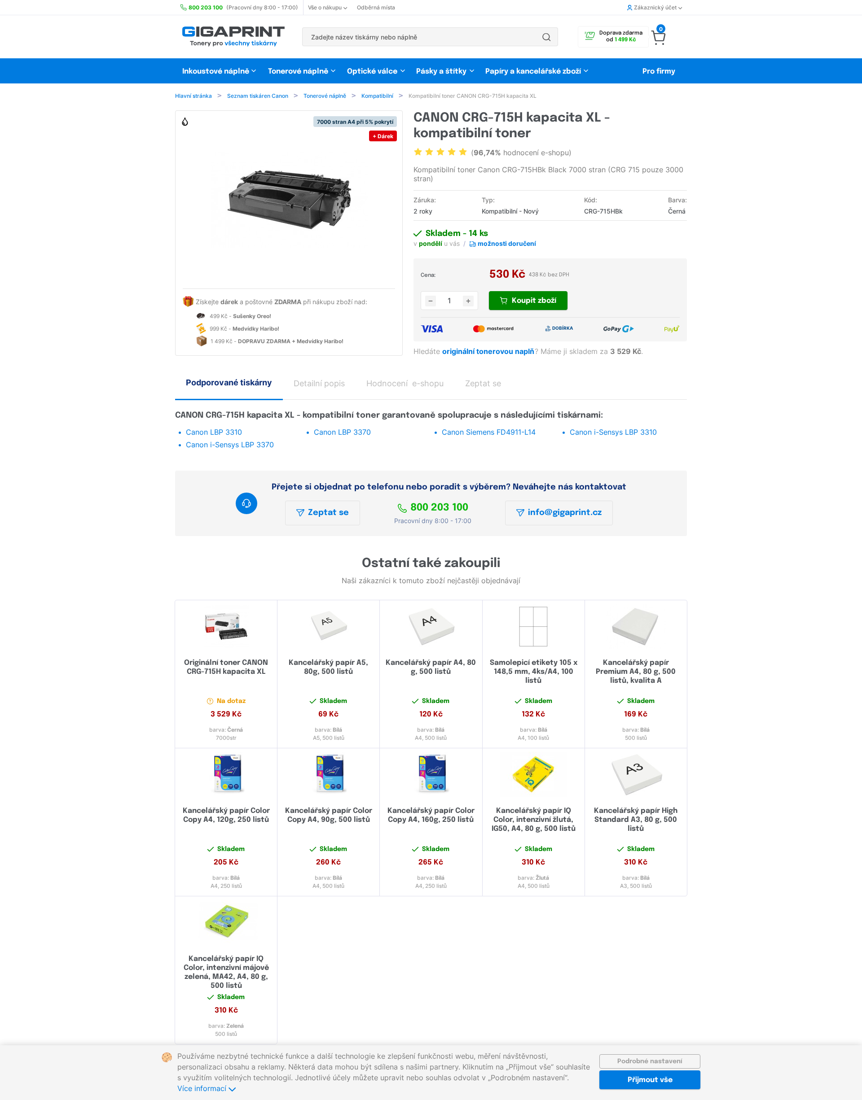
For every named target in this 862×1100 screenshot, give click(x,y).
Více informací (203, 1088)
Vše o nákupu (325, 7)
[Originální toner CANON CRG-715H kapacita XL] (226, 626)
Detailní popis (319, 383)
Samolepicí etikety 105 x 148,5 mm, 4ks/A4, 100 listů (533, 672)
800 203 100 (439, 508)
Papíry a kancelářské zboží (534, 71)
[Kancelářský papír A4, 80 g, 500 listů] (430, 626)
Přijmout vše (650, 1080)
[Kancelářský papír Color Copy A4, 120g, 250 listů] (226, 774)
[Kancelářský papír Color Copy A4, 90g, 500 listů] (328, 774)
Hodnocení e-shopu (405, 383)
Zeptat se (328, 513)
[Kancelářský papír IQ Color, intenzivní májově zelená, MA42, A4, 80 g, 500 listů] (226, 922)
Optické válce (372, 71)
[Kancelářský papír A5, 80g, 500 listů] (328, 626)
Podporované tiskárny (229, 382)
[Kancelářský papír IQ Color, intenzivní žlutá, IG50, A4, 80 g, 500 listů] (533, 774)
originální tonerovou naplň (489, 351)
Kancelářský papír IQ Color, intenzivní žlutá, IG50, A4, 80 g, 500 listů (534, 820)
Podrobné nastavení (649, 1061)
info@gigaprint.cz (565, 513)
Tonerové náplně (298, 71)
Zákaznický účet (655, 7)
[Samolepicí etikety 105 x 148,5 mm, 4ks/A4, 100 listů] (533, 626)
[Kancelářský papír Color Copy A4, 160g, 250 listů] (430, 774)
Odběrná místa (376, 7)
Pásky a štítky (441, 71)
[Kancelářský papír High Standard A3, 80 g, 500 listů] (636, 774)
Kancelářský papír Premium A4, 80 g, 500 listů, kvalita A (636, 672)
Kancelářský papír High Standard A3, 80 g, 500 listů (635, 820)
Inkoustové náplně (215, 71)
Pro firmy (658, 71)
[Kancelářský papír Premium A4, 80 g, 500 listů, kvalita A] (636, 626)
